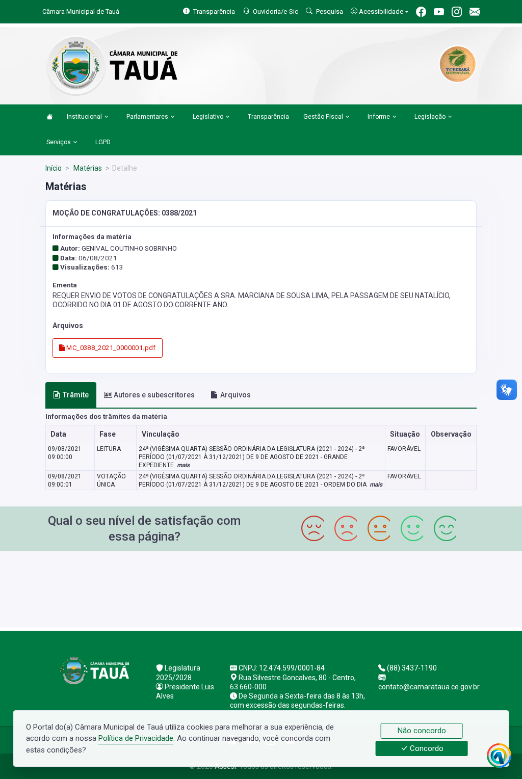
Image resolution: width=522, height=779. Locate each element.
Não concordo (422, 730)
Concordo (425, 748)
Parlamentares (147, 116)
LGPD (103, 142)
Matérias (87, 168)
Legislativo (208, 116)
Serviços (58, 142)
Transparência (268, 116)
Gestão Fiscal (323, 116)
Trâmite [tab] (76, 395)
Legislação (430, 116)
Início (53, 168)
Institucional (84, 116)
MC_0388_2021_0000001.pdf (110, 348)
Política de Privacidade (135, 738)
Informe (379, 116)
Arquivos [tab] (235, 395)
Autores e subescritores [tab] (154, 395)
